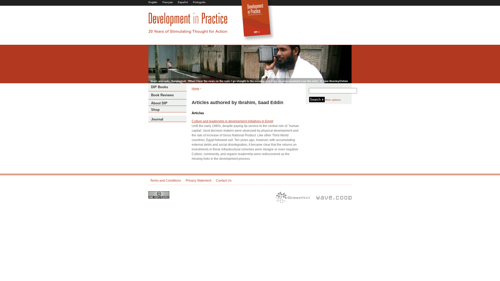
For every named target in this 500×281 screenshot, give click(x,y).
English (152, 2)
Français (167, 2)
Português (199, 2)
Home (195, 88)
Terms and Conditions (165, 180)
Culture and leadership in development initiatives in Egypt (232, 121)
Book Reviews (162, 95)
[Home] (188, 33)
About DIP (159, 103)
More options (333, 99)
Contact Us (224, 180)
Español (183, 2)
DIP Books (159, 87)
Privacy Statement (198, 180)
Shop (155, 110)
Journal (157, 119)
